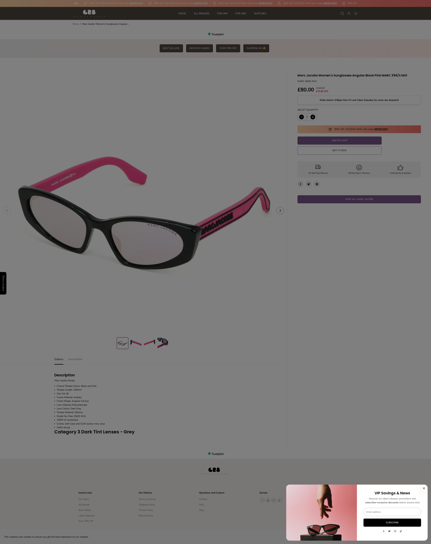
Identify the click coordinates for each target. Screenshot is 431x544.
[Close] (424, 488)
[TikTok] (401, 531)
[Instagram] (395, 531)
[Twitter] (389, 531)
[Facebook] (384, 531)
